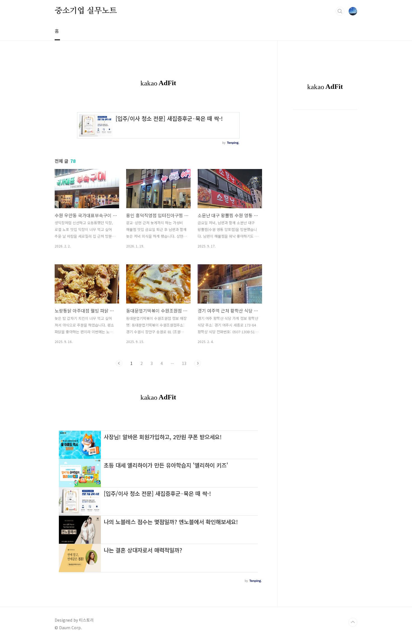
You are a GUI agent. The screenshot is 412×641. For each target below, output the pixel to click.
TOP (352, 622)
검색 (340, 11)
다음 (197, 363)
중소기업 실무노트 (86, 11)
